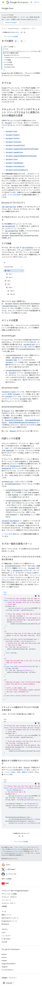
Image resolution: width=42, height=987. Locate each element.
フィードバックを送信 (11, 36)
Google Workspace (13, 28)
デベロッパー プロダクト (9, 897)
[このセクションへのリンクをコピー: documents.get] (17, 336)
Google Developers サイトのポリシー (14, 853)
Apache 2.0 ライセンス (13, 851)
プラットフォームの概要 (9, 894)
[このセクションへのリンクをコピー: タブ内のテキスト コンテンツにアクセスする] (5, 220)
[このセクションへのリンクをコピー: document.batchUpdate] (25, 407)
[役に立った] (21, 32)
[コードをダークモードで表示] (35, 596)
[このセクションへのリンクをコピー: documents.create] (20, 388)
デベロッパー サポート (9, 903)
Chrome (4, 957)
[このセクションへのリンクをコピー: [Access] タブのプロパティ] (27, 203)
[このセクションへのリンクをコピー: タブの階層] (13, 244)
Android (4, 954)
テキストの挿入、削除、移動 (15, 772)
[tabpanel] (21, 648)
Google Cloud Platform (9, 963)
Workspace (22, 2)
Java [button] (5, 592)
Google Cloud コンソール (9, 921)
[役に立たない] (24, 32)
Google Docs (7, 8)
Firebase (4, 960)
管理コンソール (6, 915)
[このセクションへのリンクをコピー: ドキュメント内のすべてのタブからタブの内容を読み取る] (15, 559)
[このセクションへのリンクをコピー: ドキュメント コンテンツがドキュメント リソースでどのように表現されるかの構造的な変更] (25, 116)
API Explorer (5, 924)
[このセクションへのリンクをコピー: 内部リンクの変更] (22, 439)
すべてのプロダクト (8, 970)
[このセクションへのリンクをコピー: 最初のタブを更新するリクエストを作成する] (5, 763)
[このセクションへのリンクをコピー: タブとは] (13, 83)
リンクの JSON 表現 (9, 534)
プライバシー (13, 978)
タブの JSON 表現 (14, 195)
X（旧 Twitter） (6, 939)
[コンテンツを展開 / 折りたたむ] (15, 47)
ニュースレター (6, 935)
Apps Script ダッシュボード (10, 918)
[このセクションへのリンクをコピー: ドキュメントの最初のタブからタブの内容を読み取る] (13, 710)
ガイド (33, 28)
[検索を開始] (31, 2)
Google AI (4, 967)
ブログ (4, 932)
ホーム (3, 28)
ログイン (37, 2)
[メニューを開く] (3, 2)
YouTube (4, 942)
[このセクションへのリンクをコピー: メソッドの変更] (20, 320)
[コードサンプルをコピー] (38, 596)
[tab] (5, 592)
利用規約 (4, 906)
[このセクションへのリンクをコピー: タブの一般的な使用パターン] (34, 544)
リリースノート (6, 900)
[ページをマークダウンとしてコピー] (22, 41)
